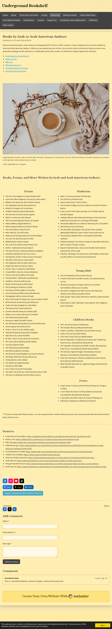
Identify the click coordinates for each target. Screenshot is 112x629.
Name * (6, 521)
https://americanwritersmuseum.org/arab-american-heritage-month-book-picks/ (61, 457)
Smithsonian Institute (15, 71)
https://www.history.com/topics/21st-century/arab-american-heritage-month (47, 439)
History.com (11, 59)
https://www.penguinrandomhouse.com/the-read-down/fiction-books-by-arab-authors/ (62, 463)
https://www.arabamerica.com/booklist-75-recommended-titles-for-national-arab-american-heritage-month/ (62, 466)
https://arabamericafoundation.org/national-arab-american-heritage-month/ (59, 436)
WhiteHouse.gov (13, 65)
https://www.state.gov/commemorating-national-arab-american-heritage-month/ (59, 451)
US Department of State (16, 68)
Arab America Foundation (17, 56)
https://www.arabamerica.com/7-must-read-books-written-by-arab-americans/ (49, 460)
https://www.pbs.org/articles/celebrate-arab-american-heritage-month (42, 442)
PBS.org (9, 62)
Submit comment (11, 561)
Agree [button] (103, 625)
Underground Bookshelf (25, 6)
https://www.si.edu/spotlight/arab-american (42, 454)
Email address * (9, 532)
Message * (7, 543)
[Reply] (106, 578)
